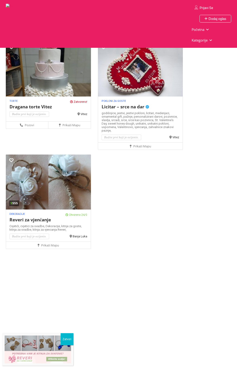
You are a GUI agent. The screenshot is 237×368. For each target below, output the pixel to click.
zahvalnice (155, 127)
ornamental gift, (112, 116)
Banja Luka (80, 236)
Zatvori (67, 339)
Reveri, (62, 229)
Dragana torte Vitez (30, 107)
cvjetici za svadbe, (33, 226)
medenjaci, (162, 113)
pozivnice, (171, 116)
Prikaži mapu (71, 125)
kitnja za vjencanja (45, 229)
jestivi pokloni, (136, 113)
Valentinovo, (125, 127)
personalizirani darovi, (149, 116)
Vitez (84, 114)
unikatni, (141, 123)
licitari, (150, 113)
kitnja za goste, (71, 226)
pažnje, (128, 116)
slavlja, (106, 120)
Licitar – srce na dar (124, 107)
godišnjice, (109, 113)
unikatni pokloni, (158, 123)
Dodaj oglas (217, 19)
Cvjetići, (14, 226)
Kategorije (200, 40)
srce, (124, 120)
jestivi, (121, 113)
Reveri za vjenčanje (30, 220)
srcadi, (116, 120)
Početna (198, 29)
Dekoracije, (53, 226)
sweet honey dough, (122, 123)
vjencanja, (141, 127)
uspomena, (109, 127)
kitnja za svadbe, (21, 229)
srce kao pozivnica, (141, 120)
